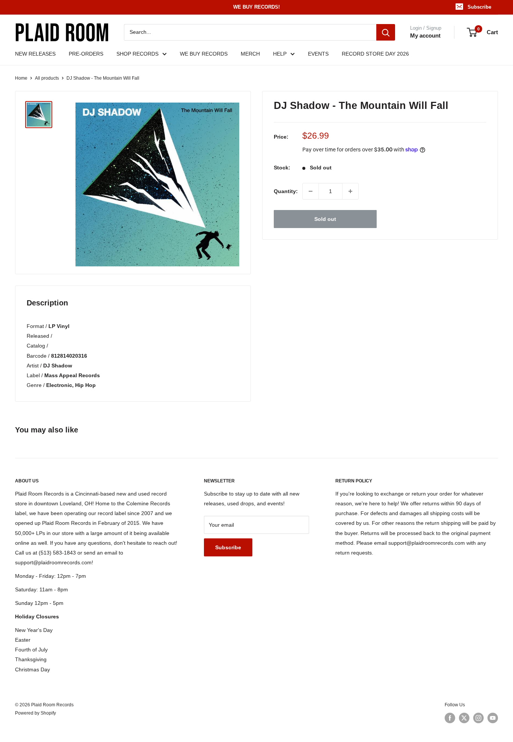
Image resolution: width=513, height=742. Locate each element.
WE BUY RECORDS (204, 54)
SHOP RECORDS (137, 54)
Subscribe (479, 7)
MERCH (250, 54)
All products (47, 78)
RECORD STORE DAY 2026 (375, 54)
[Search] (385, 32)
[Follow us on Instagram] (478, 718)
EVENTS (318, 54)
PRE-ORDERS (86, 54)
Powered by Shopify (35, 713)
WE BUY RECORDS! (256, 7)
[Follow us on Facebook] (450, 718)
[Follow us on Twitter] (464, 718)
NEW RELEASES (35, 54)
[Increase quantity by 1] (350, 191)
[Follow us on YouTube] (492, 718)
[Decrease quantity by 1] (310, 191)
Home (21, 78)
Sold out (325, 219)
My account (425, 35)
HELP (280, 54)
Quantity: (286, 191)
